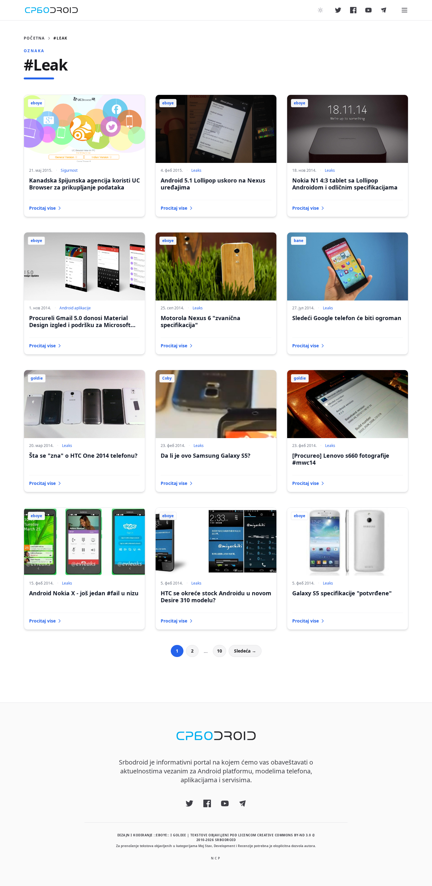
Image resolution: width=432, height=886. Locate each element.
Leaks (196, 170)
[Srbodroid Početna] (51, 10)
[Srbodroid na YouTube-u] (368, 10)
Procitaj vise (42, 208)
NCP (216, 858)
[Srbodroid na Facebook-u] (353, 10)
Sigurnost (69, 170)
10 (219, 651)
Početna (34, 38)
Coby (167, 378)
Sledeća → (245, 651)
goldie (37, 378)
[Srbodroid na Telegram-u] (384, 10)
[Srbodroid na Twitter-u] (338, 10)
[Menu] (404, 10)
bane (298, 240)
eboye (36, 103)
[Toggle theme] (320, 10)
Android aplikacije (75, 308)
